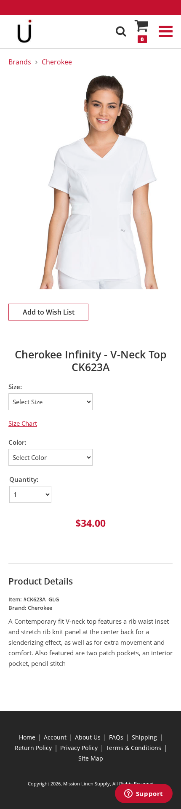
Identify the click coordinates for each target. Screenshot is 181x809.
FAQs (116, 737)
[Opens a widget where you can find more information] (143, 794)
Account (55, 737)
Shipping (144, 737)
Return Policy (33, 748)
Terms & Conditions (133, 748)
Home (27, 737)
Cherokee (57, 62)
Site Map (90, 758)
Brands (19, 62)
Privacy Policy (79, 748)
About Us (88, 737)
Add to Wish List (49, 312)
